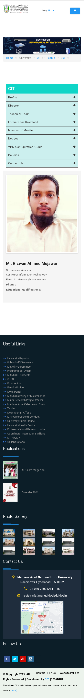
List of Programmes (19, 366)
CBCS (10, 379)
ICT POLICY (13, 437)
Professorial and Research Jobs (26, 429)
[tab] (42, 98)
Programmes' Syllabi (19, 370)
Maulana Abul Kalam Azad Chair (26, 404)
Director (13, 105)
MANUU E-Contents (18, 375)
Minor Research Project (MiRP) (25, 400)
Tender (11, 408)
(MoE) (14, 690)
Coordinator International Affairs (26, 433)
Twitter (15, 659)
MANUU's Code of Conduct (23, 416)
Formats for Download (23, 122)
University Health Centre (21, 425)
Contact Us (15, 163)
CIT (39, 57)
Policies (13, 155)
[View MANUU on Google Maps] (42, 617)
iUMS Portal (14, 391)
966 (63, 57)
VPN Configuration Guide (25, 146)
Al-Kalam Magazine (33, 470)
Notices (13, 138)
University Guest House (21, 421)
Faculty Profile (15, 387)
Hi (49, 10)
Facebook (7, 659)
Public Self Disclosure (20, 362)
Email (38, 659)
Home (9, 57)
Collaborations (16, 441)
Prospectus (14, 383)
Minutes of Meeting (21, 130)
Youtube (23, 659)
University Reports (18, 358)
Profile (12, 97)
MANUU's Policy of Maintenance (26, 395)
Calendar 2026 (30, 492)
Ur (53, 10)
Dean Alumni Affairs (19, 412)
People (51, 57)
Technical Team (19, 113)
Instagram (31, 659)
